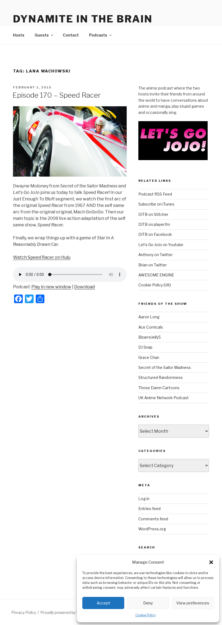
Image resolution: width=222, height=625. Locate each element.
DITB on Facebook (155, 234)
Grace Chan (148, 357)
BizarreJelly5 (149, 337)
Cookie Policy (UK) (154, 285)
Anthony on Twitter (155, 254)
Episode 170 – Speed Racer (56, 95)
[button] (211, 562)
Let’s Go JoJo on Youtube (160, 244)
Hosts (18, 35)
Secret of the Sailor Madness (164, 367)
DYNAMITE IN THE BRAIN (82, 19)
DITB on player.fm (154, 224)
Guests (42, 35)
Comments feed (153, 519)
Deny (148, 603)
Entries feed (149, 508)
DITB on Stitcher (153, 214)
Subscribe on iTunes (156, 204)
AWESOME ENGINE (156, 275)
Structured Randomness (160, 377)
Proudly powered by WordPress (68, 612)
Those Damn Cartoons (158, 387)
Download (84, 286)
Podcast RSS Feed (155, 194)
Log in (143, 498)
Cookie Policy (145, 615)
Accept (103, 603)
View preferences (192, 603)
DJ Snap (145, 347)
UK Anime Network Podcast (163, 397)
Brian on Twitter (152, 265)
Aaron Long (148, 317)
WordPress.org (152, 529)
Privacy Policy (23, 612)
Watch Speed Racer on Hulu (41, 257)
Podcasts (98, 35)
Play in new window (51, 286)
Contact (71, 35)
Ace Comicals (150, 327)
